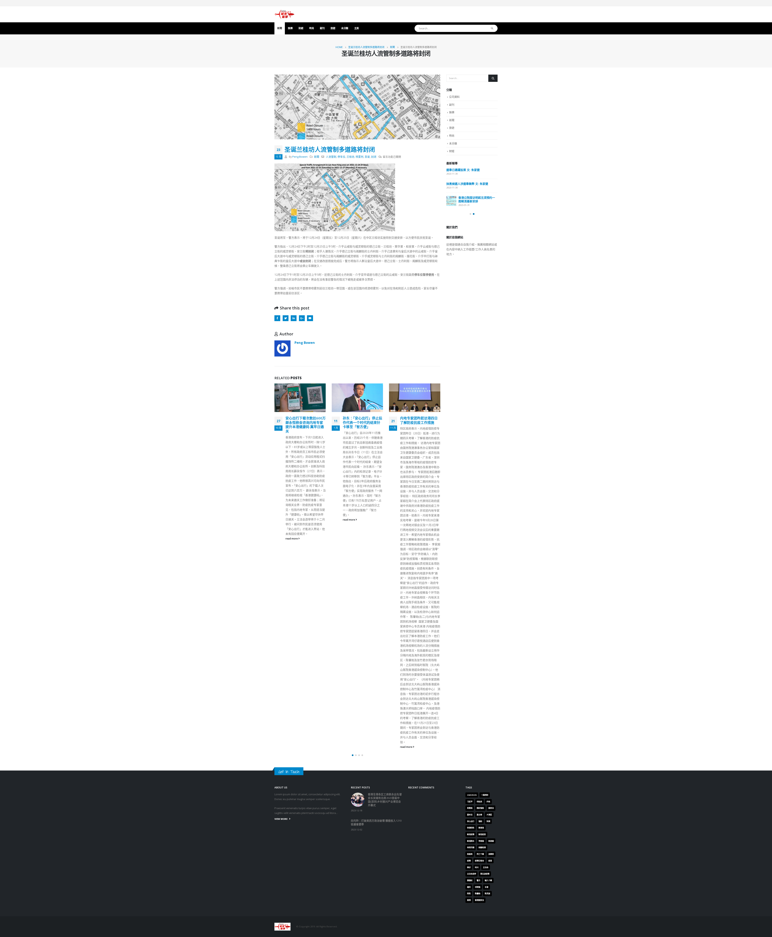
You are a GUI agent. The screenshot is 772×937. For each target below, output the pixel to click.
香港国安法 (479, 900)
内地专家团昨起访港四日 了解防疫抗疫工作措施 (363, 420)
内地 (488, 801)
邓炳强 (477, 887)
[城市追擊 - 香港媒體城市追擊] (284, 14)
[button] (352, 755)
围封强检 (480, 808)
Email (310, 318)
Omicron (472, 795)
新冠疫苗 (482, 834)
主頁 (356, 28)
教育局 (481, 827)
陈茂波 (487, 893)
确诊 (469, 867)
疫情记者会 (479, 860)
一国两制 (484, 795)
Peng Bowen (300, 156)
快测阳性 (470, 827)
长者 (486, 887)
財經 (301, 28)
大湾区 (489, 814)
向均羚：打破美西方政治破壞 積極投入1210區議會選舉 (470, 196)
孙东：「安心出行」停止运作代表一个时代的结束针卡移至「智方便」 (305, 422)
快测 (488, 821)
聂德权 (469, 880)
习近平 (469, 801)
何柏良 (479, 801)
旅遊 (333, 28)
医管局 (469, 808)
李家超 (481, 841)
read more (291, 519)
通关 (469, 887)
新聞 (279, 28)
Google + (302, 318)
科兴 (476, 867)
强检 (480, 821)
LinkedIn (294, 318)
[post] (451, 173)
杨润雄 (491, 841)
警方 (478, 880)
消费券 (491, 854)
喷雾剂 (359, 156)
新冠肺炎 (470, 841)
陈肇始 (477, 893)
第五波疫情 (484, 873)
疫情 (469, 860)
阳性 (469, 893)
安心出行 (470, 821)
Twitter (285, 318)
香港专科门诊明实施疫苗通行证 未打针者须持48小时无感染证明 (419, 422)
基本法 (469, 814)
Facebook (277, 318)
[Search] (492, 28)
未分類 (344, 28)
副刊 (322, 28)
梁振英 (469, 854)
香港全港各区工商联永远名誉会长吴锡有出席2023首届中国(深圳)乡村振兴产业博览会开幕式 (471, 175)
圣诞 (367, 156)
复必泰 (479, 814)
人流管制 (331, 156)
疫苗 (490, 860)
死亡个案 (480, 854)
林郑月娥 (470, 847)
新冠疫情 (470, 834)
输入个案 (488, 880)
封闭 (373, 156)
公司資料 (454, 97)
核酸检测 (482, 847)
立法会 (485, 867)
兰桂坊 (350, 156)
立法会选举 (471, 873)
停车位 (341, 156)
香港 (469, 900)
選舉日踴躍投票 (456, 212)
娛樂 (290, 28)
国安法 (491, 808)
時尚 (311, 28)
